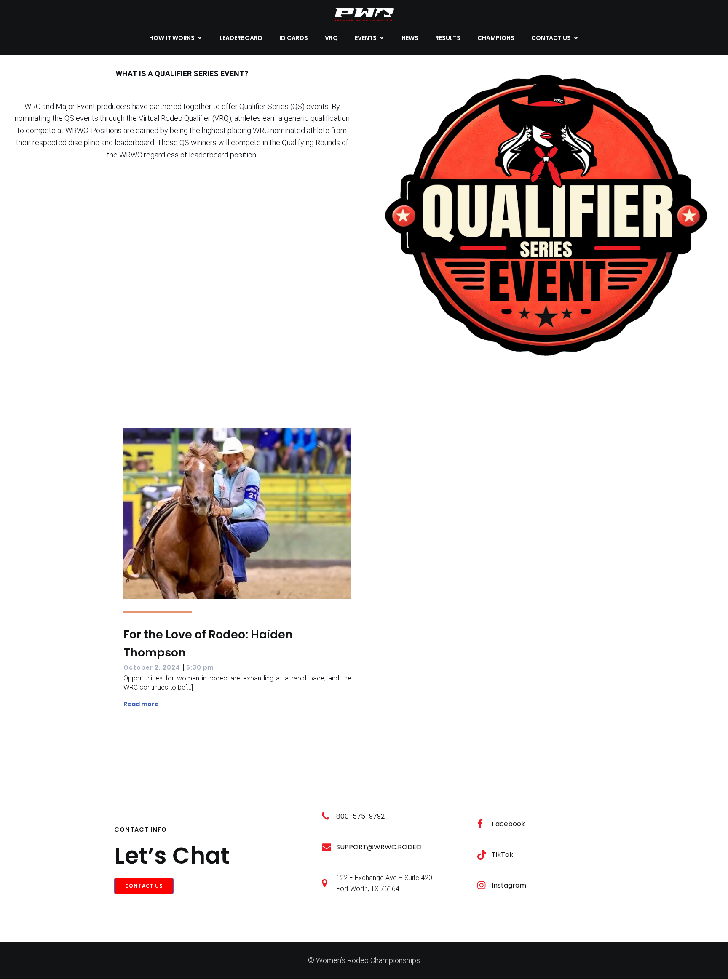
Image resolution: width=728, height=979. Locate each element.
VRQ (331, 38)
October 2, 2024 (151, 667)
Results (447, 38)
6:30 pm (200, 667)
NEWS (409, 38)
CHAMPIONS (495, 38)
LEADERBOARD (240, 38)
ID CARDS (293, 38)
